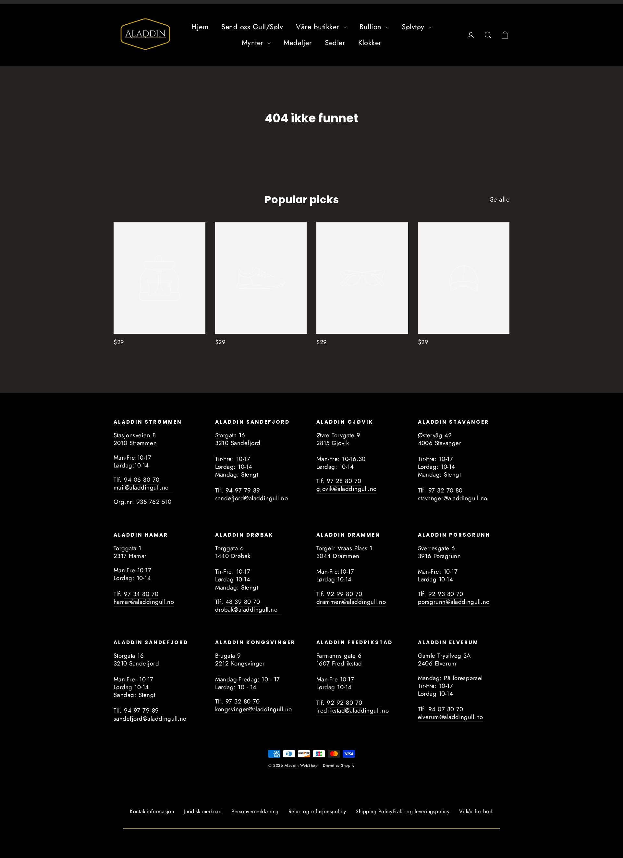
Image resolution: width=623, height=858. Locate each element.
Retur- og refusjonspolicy (317, 811)
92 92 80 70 (344, 702)
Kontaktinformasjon (152, 811)
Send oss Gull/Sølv (252, 26)
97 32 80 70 (243, 701)
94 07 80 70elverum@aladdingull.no (450, 713)
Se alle (500, 199)
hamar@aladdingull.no (144, 601)
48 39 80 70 (243, 601)
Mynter (254, 42)
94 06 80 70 (141, 479)
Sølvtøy (414, 26)
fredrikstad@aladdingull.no (352, 710)
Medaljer (298, 42)
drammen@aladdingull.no (351, 601)
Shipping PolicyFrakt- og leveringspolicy (402, 811)
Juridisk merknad (203, 811)
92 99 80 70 (344, 594)
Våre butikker (319, 26)
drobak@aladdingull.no (248, 609)
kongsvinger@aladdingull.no (253, 709)
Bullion (372, 26)
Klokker (370, 42)
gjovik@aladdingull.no (346, 488)
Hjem (199, 26)
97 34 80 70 (141, 594)
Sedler (335, 42)
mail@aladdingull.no (143, 487)
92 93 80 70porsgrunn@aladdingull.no (454, 598)
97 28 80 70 (344, 481)
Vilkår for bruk (476, 811)
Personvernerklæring (255, 811)
